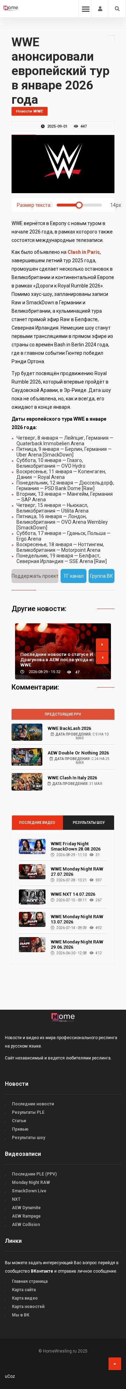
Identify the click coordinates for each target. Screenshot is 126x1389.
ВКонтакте (42, 1271)
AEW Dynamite (26, 1207)
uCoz (10, 1376)
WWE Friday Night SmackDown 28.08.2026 (75, 846)
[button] (102, 644)
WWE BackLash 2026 (69, 728)
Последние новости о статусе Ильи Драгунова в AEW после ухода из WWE (61, 660)
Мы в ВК (20, 1315)
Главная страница (30, 1281)
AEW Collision (26, 1224)
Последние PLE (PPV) (34, 1174)
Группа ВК (101, 576)
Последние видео (37, 823)
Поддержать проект (35, 576)
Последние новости (33, 1104)
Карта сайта (24, 1289)
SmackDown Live (29, 1190)
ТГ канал (73, 576)
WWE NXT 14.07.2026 (73, 894)
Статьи (19, 1120)
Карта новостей (28, 1306)
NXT (16, 1199)
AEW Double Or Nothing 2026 (78, 753)
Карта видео (25, 1298)
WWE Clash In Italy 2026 (72, 777)
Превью (20, 1129)
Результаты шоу (89, 823)
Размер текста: (34, 205)
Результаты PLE (28, 1112)
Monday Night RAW (31, 1182)
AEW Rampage (26, 1216)
